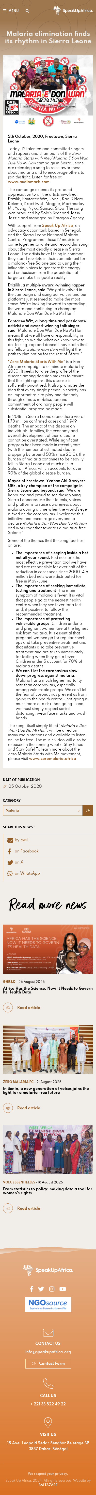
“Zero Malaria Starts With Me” (36, 362)
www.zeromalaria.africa (52, 759)
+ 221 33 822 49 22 (48, 1404)
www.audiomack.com (28, 182)
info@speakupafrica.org (48, 1352)
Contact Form (51, 1364)
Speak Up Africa (57, 226)
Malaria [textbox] (12, 810)
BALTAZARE (48, 1485)
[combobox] (43, 810)
